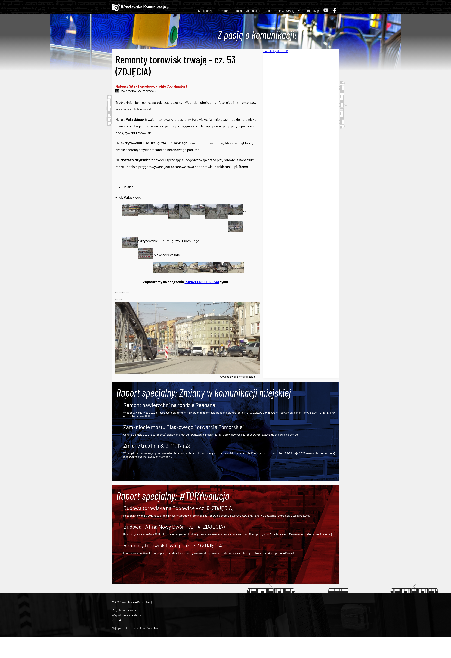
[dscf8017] (173, 218)
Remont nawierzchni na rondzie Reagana (169, 405)
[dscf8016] (160, 214)
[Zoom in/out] (127, 292)
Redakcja (313, 11)
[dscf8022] (235, 214)
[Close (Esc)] (116, 292)
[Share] (120, 292)
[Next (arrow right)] (120, 299)
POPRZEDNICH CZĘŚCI (202, 282)
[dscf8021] (222, 218)
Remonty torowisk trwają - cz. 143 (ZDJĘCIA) (173, 545)
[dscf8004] (190, 271)
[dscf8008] (220, 271)
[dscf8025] (145, 257)
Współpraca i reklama (127, 615)
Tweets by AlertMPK (275, 51)
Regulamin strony (124, 610)
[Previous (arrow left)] (116, 299)
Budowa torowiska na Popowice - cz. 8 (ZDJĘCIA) (178, 508)
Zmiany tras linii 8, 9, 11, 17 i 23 (157, 445)
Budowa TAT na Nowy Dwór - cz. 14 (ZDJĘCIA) (174, 526)
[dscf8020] (211, 218)
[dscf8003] (175, 271)
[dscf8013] (236, 271)
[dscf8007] (205, 271)
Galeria (269, 11)
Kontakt (117, 620)
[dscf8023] (235, 230)
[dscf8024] (130, 247)
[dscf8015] (145, 214)
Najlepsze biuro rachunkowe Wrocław (135, 628)
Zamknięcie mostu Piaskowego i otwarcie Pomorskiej (183, 427)
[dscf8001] (160, 271)
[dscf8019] (197, 214)
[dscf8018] (184, 218)
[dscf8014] (130, 214)
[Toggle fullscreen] (123, 292)
